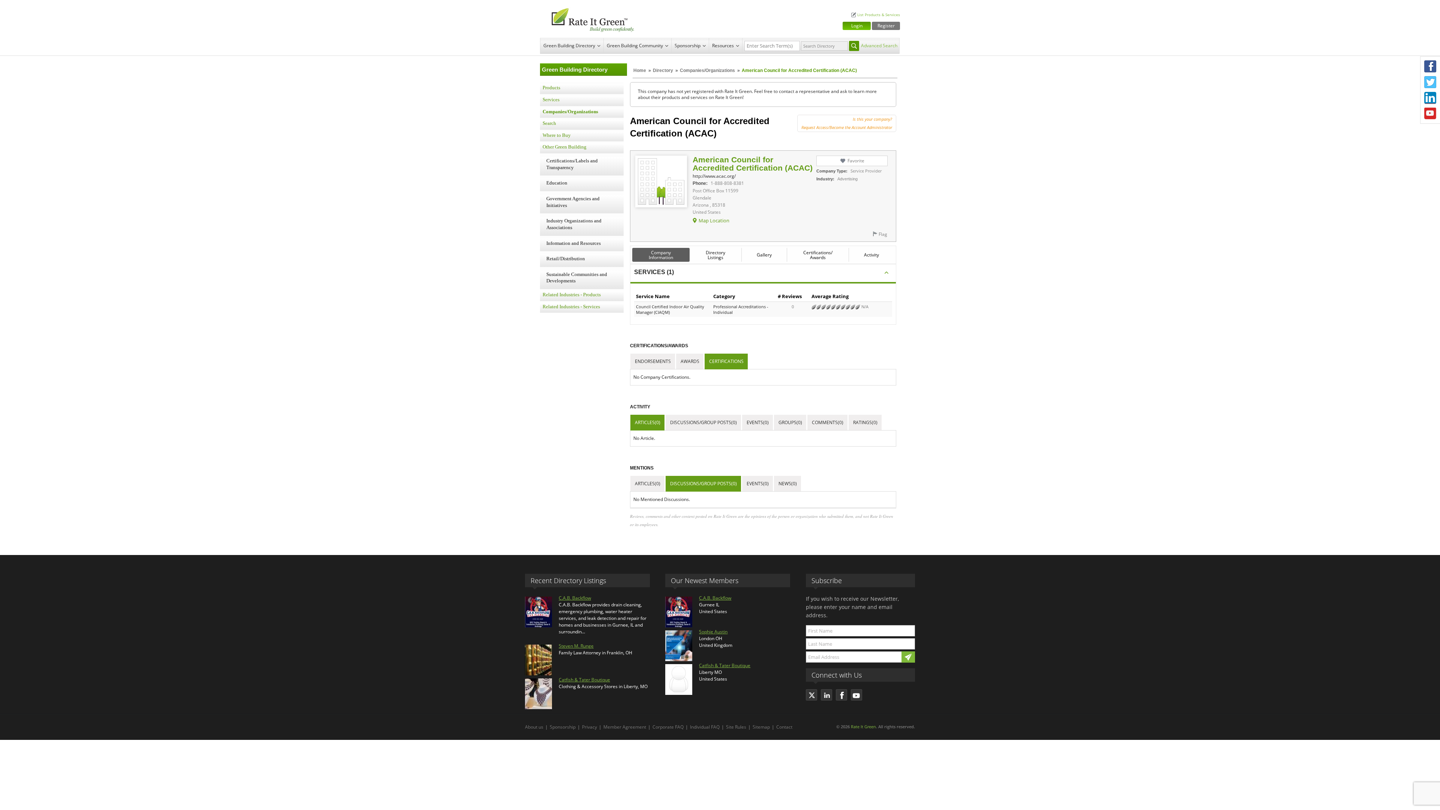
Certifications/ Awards (817, 255)
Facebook (1430, 66)
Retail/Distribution (565, 258)
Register (886, 25)
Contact (784, 727)
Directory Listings (715, 255)
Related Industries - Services (571, 306)
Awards (690, 361)
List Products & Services (878, 14)
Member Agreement (624, 727)
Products (551, 87)
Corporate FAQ (668, 727)
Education (556, 183)
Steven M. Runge (576, 646)
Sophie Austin (713, 631)
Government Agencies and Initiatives (573, 202)
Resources (723, 45)
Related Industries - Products (572, 294)
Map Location (714, 220)
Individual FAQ (705, 727)
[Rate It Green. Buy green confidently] (589, 19)
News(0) (787, 483)
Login (856, 25)
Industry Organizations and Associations (574, 224)
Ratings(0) (865, 422)
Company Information (661, 255)
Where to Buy (557, 135)
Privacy (589, 727)
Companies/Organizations (707, 70)
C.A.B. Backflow (575, 598)
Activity (871, 255)
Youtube (1430, 114)
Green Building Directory (569, 45)
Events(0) (758, 422)
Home (639, 70)
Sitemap (761, 727)
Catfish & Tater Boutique (584, 679)
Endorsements (653, 361)
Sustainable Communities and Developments (576, 278)
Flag (883, 234)
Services (551, 99)
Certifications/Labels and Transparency (572, 164)
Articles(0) (647, 422)
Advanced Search (879, 45)
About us (534, 727)
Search (549, 123)
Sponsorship (687, 45)
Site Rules (736, 727)
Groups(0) (790, 422)
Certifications (726, 361)
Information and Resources (573, 243)
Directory (663, 70)
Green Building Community (635, 45)
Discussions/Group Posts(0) (703, 422)
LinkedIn (1430, 98)
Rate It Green (863, 726)
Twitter (1430, 82)
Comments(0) (827, 422)
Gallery (764, 255)
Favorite (856, 161)
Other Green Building (564, 147)
